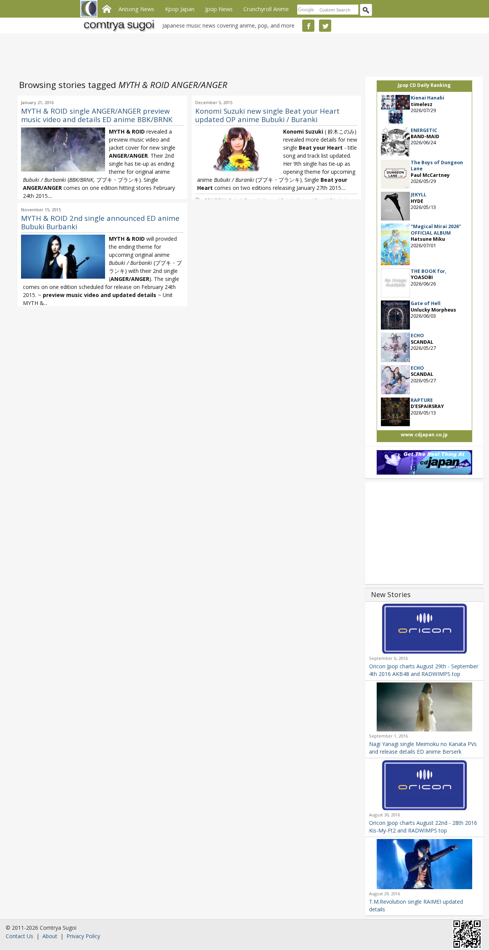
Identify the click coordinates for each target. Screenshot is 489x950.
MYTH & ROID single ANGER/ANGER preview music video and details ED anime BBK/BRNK (97, 115)
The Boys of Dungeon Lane (437, 165)
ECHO (417, 335)
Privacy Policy (83, 936)
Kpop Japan (179, 9)
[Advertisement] (243, 53)
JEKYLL (418, 194)
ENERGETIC (424, 130)
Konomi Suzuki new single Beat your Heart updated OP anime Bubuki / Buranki (267, 115)
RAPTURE (422, 400)
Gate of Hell (425, 303)
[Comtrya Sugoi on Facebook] (308, 26)
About (49, 936)
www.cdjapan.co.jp (424, 434)
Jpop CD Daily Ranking (424, 85)
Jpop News (219, 9)
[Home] (106, 8)
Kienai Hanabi (427, 98)
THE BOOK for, (429, 271)
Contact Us (19, 936)
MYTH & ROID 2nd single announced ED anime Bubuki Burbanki (100, 222)
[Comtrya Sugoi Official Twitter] (325, 26)
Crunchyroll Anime (266, 9)
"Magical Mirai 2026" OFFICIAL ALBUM (436, 229)
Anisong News (136, 9)
